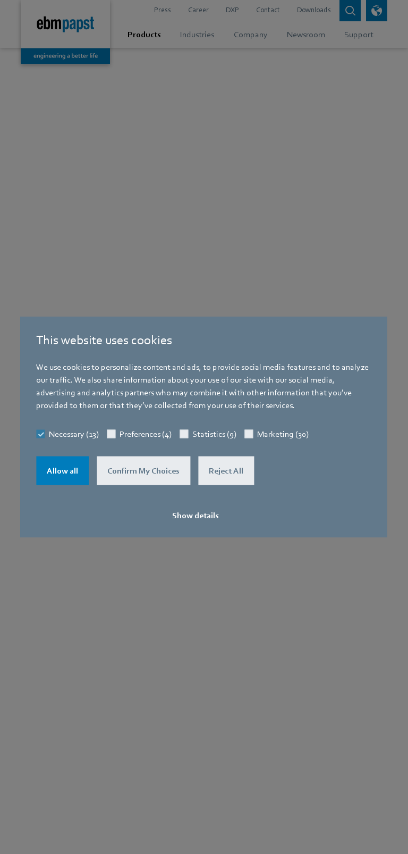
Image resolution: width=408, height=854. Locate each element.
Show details (195, 515)
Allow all (62, 470)
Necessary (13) (74, 433)
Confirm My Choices (143, 470)
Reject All (226, 470)
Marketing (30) (283, 433)
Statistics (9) (214, 433)
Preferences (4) (146, 433)
